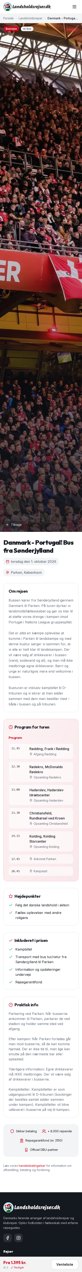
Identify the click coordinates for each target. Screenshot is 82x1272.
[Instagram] (18, 1238)
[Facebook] (7, 1238)
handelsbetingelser (32, 1165)
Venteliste (64, 1264)
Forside (8, 18)
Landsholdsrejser (30, 18)
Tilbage (16, 524)
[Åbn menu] (74, 7)
